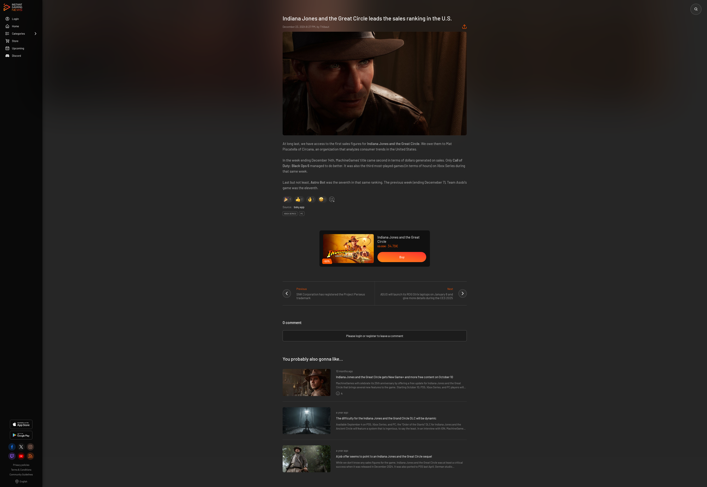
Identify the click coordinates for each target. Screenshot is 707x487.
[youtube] (21, 456)
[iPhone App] (21, 424)
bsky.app (299, 207)
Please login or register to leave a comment (374, 336)
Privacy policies (21, 464)
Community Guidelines (21, 474)
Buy (401, 257)
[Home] (13, 7)
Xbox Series (290, 213)
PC (301, 213)
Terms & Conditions (21, 469)
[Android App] (21, 435)
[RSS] (30, 456)
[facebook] (12, 447)
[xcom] (21, 447)
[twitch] (12, 456)
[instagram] (30, 447)
